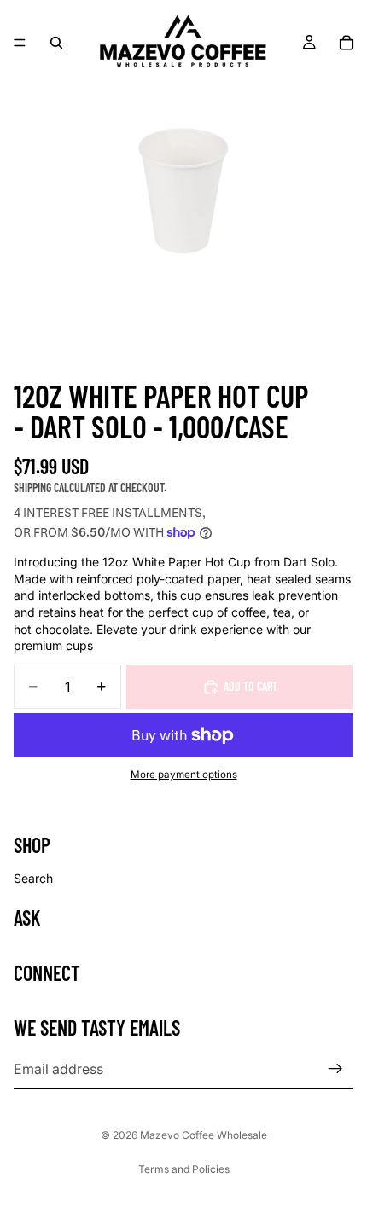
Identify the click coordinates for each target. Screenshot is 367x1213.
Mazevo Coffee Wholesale (203, 1135)
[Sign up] (335, 1069)
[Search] (56, 42)
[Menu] (19, 42)
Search (33, 877)
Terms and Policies (184, 1169)
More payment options (184, 775)
